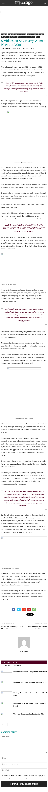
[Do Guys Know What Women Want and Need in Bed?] (6, 695)
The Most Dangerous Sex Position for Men (28, 714)
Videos (38, 37)
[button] (45, 3)
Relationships (21, 37)
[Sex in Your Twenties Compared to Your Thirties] (6, 674)
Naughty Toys (5, 37)
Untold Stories (31, 37)
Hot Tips (35, 34)
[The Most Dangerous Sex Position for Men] (6, 716)
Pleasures (4, 34)
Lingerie (41, 34)
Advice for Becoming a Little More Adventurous (12, 628)
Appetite (10, 34)
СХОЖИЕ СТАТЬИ (10, 662)
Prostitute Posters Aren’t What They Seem (37, 628)
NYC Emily (6, 48)
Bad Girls (23, 34)
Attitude (17, 34)
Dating (29, 34)
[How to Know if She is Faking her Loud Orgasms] (6, 685)
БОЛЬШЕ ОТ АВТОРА (11, 666)
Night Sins (13, 37)
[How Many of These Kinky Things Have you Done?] (6, 706)
